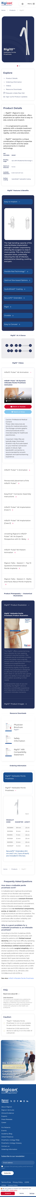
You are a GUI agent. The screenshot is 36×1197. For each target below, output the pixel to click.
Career (3, 1122)
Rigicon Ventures (7, 1110)
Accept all (8, 1193)
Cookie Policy (13, 1185)
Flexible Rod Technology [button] (15, 271)
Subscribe (7, 1173)
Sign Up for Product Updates (16, 97)
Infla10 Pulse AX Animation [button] (16, 372)
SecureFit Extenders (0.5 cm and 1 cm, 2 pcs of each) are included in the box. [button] (17, 853)
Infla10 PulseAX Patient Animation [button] (14, 551)
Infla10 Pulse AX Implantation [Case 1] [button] (17, 508)
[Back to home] (7, 3)
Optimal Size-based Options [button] (16, 280)
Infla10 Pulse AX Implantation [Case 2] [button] (17, 522)
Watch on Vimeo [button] (19, 412)
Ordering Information (14, 82)
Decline (22, 1193)
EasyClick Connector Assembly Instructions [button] (17, 495)
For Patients (5, 1127)
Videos (8, 86)
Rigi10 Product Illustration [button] (15, 605)
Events (4, 1130)
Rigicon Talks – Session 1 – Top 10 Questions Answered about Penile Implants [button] (17, 565)
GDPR (27, 1182)
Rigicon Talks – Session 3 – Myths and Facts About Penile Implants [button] (17, 580)
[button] (31, 3)
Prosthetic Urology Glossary (11, 1143)
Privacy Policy (18, 1182)
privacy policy (18, 1166)
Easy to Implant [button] (11, 202)
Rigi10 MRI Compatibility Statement (20, 752)
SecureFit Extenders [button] (13, 298)
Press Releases (6, 1119)
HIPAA (3, 1185)
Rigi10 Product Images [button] (14, 704)
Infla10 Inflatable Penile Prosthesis (21, 978)
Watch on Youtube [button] (19, 406)
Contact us (5, 1146)
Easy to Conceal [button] (11, 324)
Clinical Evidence (7, 1113)
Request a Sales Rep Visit (15, 93)
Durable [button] (7, 315)
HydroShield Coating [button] (13, 289)
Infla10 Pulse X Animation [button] (16, 470)
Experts (4, 1116)
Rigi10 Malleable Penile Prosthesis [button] (15, 777)
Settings (32, 1193)
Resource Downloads (14, 89)
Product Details (11, 78)
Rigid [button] (6, 307)
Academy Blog (6, 1134)
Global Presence (7, 1137)
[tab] (17, 65)
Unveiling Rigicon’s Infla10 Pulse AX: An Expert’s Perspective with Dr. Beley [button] (15, 536)
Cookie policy (13, 1190)
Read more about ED (10, 994)
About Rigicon (6, 1107)
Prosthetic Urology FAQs (10, 1140)
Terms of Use (6, 1182)
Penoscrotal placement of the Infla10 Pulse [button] (16, 482)
